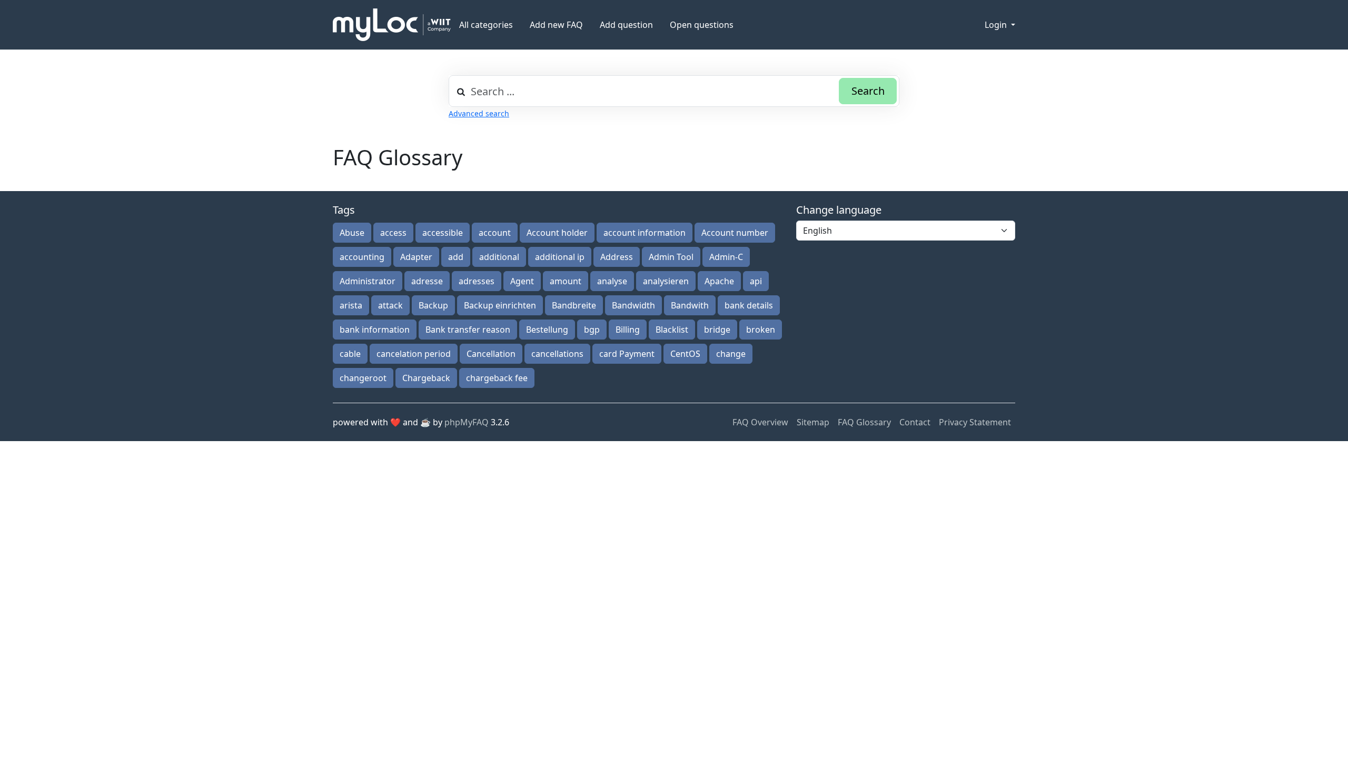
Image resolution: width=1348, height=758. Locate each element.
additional (499, 257)
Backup (433, 305)
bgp (592, 329)
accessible (442, 232)
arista (351, 305)
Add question (626, 25)
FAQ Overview (760, 422)
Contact (914, 422)
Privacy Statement (975, 422)
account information (644, 232)
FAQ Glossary (864, 422)
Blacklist (672, 329)
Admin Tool (671, 257)
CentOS (685, 354)
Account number (734, 232)
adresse (427, 281)
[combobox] (674, 91)
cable (350, 354)
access (393, 232)
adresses (476, 281)
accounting (362, 257)
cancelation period (413, 354)
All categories (486, 25)
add (455, 257)
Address (616, 257)
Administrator (367, 281)
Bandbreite (574, 305)
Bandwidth (633, 305)
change (731, 354)
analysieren (666, 281)
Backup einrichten (500, 305)
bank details (749, 305)
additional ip (559, 257)
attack (390, 305)
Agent (522, 281)
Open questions (702, 25)
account (495, 232)
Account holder (557, 232)
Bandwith (690, 305)
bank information (375, 329)
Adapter (416, 257)
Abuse (352, 232)
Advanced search (479, 113)
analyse (612, 281)
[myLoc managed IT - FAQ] (392, 24)
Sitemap (813, 422)
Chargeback (426, 378)
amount (565, 281)
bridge (717, 329)
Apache (719, 281)
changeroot (363, 378)
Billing (628, 329)
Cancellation (491, 354)
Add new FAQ (556, 25)
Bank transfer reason (467, 329)
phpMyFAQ (466, 422)
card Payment (627, 354)
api (756, 281)
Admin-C (726, 257)
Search (868, 91)
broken (760, 329)
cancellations (557, 354)
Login (997, 25)
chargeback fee (497, 378)
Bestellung (547, 329)
